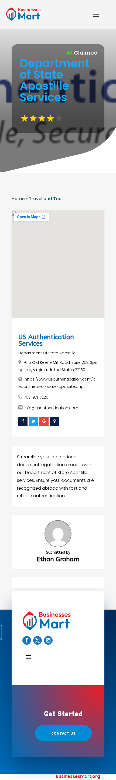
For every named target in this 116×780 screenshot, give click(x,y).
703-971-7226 (36, 397)
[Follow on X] (37, 640)
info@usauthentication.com (51, 408)
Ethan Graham (58, 559)
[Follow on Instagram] (48, 640)
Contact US (63, 733)
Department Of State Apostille (47, 353)
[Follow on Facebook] (26, 640)
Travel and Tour (46, 199)
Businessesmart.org (78, 776)
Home (18, 199)
